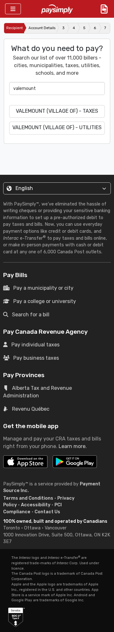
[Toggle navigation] (13, 9)
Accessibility (35, 505)
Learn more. (73, 446)
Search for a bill (30, 315)
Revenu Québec (30, 409)
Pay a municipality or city (43, 288)
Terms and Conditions (28, 498)
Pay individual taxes (35, 345)
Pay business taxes (36, 358)
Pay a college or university (44, 301)
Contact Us (47, 512)
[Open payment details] (104, 9)
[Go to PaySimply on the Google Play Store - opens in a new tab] (75, 464)
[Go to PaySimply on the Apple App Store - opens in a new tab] (25, 461)
